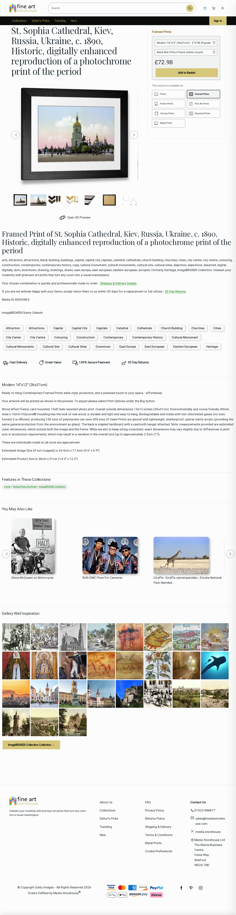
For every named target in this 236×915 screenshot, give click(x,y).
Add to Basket (186, 72)
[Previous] (15, 135)
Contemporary (113, 337)
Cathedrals (144, 328)
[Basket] (214, 8)
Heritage (212, 346)
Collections (19, 21)
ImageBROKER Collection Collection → (31, 745)
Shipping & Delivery (158, 827)
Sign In (218, 21)
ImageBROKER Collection (52, 486)
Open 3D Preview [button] (78, 217)
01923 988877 (204, 810)
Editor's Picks (40, 21)
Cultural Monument (185, 337)
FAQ (148, 802)
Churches (197, 328)
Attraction (13, 328)
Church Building (172, 328)
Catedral (122, 328)
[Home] (26, 8)
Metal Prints (153, 843)
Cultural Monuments (20, 346)
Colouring (61, 337)
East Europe (127, 346)
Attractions (36, 328)
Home (7, 486)
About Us (106, 802)
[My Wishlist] (205, 8)
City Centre (37, 337)
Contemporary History (147, 337)
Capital (58, 328)
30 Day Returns (175, 291)
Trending (60, 21)
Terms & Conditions (159, 835)
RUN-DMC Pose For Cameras (102, 577)
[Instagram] (201, 890)
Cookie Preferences (158, 851)
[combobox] (117, 8)
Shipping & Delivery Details (118, 283)
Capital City (79, 328)
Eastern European (185, 346)
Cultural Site (51, 346)
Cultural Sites (77, 346)
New (74, 21)
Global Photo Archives (25, 486)
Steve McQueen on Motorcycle (32, 577)
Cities (217, 328)
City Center (13, 337)
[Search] (190, 8)
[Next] (134, 135)
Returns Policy (155, 818)
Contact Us (198, 802)
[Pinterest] (191, 890)
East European (154, 346)
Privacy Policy (154, 810)
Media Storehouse (66, 893)
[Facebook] (181, 890)
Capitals (101, 328)
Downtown (103, 346)
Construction (86, 337)
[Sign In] (222, 8)
